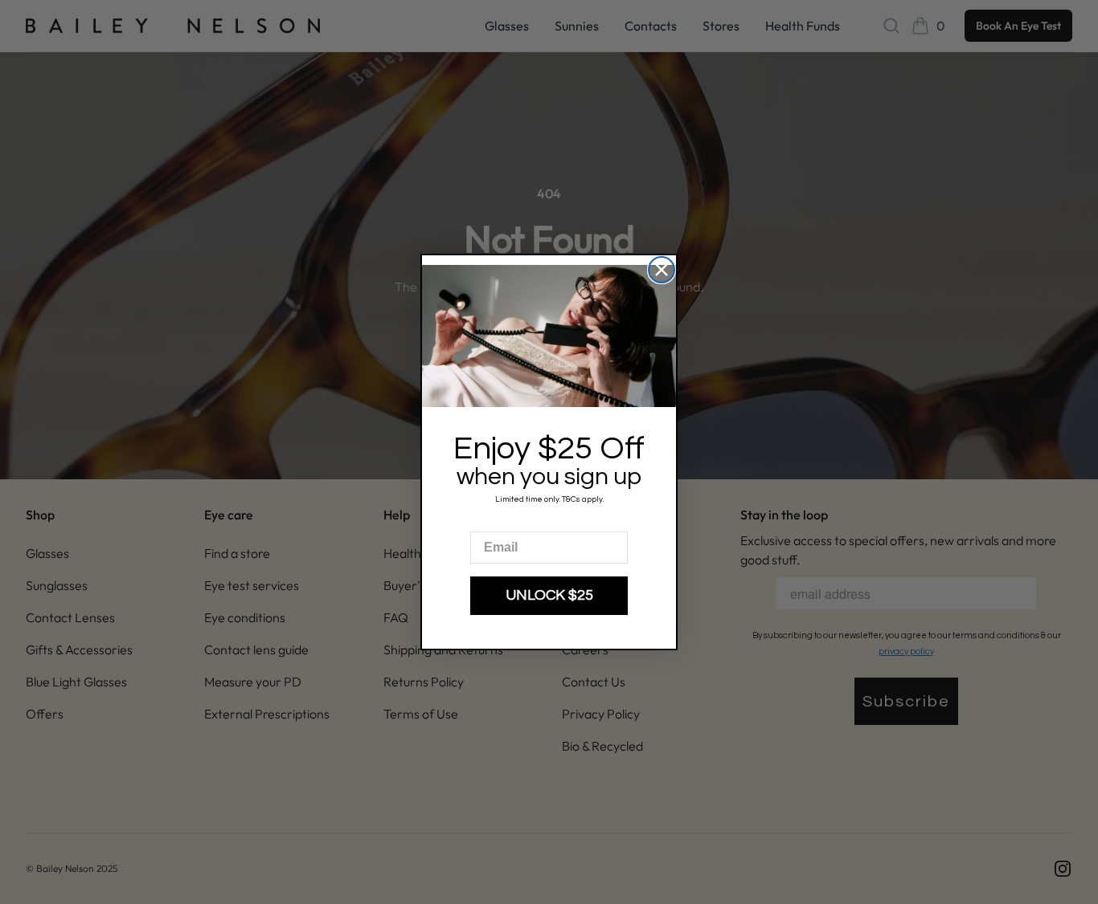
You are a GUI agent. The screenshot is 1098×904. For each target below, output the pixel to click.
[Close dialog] (661, 270)
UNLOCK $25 (549, 595)
